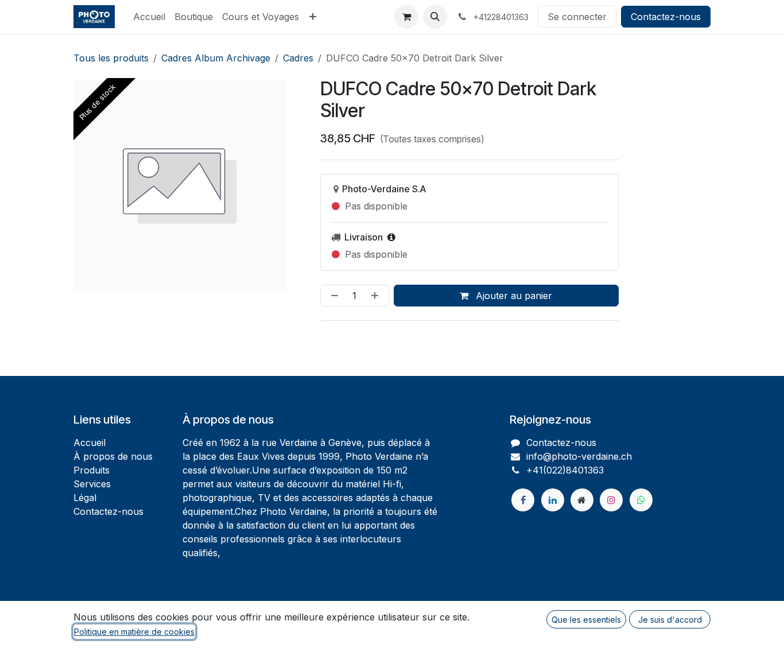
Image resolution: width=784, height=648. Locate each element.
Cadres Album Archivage (215, 58)
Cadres (298, 58)
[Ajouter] (377, 295)
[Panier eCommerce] (406, 17)
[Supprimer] (332, 295)
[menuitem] (149, 16)
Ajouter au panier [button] (512, 295)
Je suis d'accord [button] (670, 619)
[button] (435, 17)
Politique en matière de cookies (134, 632)
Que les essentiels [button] (586, 619)
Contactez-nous (666, 16)
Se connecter (577, 16)
